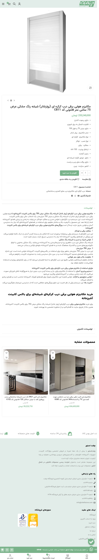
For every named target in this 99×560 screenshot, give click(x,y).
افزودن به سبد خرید (69, 173)
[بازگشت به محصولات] (11, 100)
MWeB (39, 550)
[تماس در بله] (91, 542)
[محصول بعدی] (8, 100)
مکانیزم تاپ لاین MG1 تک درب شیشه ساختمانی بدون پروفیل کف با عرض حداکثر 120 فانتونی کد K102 (25, 398)
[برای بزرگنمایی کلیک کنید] (90, 88)
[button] (53, 357)
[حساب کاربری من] (19, 3)
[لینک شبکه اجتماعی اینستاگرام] (12, 550)
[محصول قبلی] (14, 100)
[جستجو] (14, 3)
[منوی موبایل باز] (3, 3)
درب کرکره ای (80, 191)
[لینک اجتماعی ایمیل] (78, 196)
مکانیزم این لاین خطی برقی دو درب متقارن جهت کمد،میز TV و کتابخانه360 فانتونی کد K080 (71, 398)
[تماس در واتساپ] (91, 549)
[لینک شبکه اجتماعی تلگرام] (72, 196)
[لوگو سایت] (87, 3)
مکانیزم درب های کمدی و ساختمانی (60, 191)
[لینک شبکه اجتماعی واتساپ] (75, 196)
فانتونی (71, 403)
